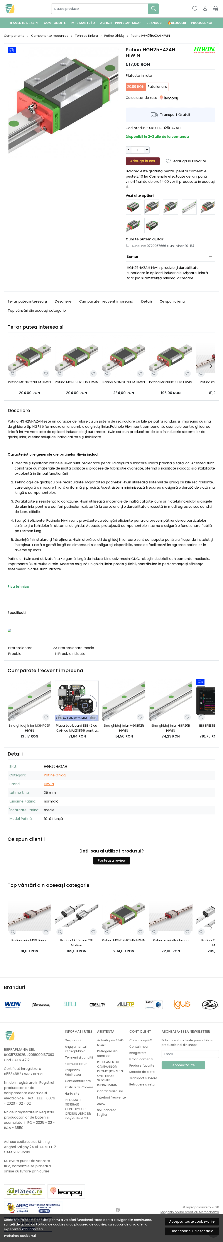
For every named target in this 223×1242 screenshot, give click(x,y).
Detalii (146, 301)
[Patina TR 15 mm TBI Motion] (76, 915)
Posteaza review (111, 860)
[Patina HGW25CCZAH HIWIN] (133, 207)
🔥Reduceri (176, 23)
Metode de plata (142, 1072)
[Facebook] (117, 1209)
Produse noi (201, 23)
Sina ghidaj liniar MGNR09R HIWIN (29, 728)
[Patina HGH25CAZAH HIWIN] (170, 207)
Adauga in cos (142, 161)
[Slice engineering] (154, 1012)
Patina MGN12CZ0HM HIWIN (29, 382)
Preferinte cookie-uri (20, 1236)
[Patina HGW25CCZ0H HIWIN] (152, 226)
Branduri (154, 23)
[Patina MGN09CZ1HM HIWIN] (171, 357)
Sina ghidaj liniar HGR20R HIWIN (170, 728)
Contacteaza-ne (110, 1091)
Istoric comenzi (141, 1059)
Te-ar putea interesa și (27, 301)
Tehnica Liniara (86, 35)
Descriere (63, 301)
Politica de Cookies (79, 1087)
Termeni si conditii (79, 1057)
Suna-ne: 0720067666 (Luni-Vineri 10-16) (163, 246)
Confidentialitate (78, 1081)
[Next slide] (211, 366)
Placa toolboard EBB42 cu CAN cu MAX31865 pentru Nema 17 (76, 728)
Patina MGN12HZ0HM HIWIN (124, 382)
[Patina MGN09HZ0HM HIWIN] (76, 357)
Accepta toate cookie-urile (192, 1221)
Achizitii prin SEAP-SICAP (120, 23)
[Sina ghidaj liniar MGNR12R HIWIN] (123, 700)
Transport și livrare (143, 1078)
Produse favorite (141, 1065)
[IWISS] (97, 1012)
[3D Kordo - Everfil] (69, 1012)
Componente (55, 23)
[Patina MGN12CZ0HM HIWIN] (29, 357)
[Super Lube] (13, 1012)
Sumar (133, 256)
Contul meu (138, 1046)
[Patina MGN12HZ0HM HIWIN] (123, 357)
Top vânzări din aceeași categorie (37, 310)
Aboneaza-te (183, 1065)
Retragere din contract (107, 1053)
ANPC (101, 1104)
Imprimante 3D (83, 23)
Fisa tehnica (18, 586)
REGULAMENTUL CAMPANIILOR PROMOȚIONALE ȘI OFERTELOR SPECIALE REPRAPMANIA (110, 1073)
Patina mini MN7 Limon (171, 940)
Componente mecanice (49, 35)
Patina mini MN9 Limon (29, 940)
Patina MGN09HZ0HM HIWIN (76, 382)
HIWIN (49, 783)
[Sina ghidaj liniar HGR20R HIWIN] (171, 700)
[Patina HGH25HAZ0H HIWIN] (208, 207)
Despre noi (73, 1040)
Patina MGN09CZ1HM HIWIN (170, 382)
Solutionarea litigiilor (106, 1112)
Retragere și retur (142, 1084)
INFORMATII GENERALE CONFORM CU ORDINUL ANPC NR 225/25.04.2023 (78, 1109)
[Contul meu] (205, 8)
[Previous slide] (8, 1004)
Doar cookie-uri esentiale (192, 1231)
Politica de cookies (50, 1224)
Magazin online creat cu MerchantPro (189, 1212)
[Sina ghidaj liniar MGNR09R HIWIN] (29, 700)
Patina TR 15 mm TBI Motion (76, 942)
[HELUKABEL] (126, 1012)
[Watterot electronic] (41, 1012)
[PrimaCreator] (182, 1012)
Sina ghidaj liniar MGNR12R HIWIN (123, 728)
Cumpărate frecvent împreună (106, 301)
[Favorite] (194, 8)
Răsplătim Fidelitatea (73, 1072)
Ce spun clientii (172, 301)
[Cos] (215, 8)
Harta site (72, 1093)
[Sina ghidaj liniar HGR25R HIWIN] (189, 207)
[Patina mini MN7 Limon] (171, 915)
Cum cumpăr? (140, 1040)
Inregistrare (138, 1053)
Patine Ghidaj (114, 35)
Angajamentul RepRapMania (75, 1048)
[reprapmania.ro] (10, 8)
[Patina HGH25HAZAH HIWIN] (133, 226)
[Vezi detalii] (13, 373)
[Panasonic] (210, 1012)
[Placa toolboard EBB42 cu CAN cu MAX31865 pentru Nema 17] (76, 700)
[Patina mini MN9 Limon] (29, 915)
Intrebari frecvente (111, 1097)
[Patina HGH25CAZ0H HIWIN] (152, 207)
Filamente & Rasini (23, 23)
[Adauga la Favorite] (46, 373)
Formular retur (76, 1064)
